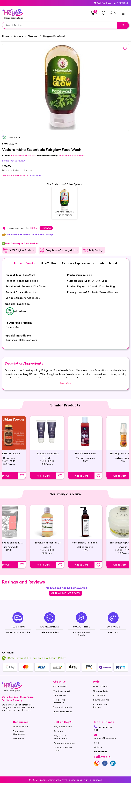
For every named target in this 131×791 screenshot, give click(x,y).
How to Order (100, 686)
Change (46, 228)
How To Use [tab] (48, 263)
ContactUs (100, 751)
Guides (98, 747)
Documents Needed (64, 743)
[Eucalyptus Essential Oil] (47, 522)
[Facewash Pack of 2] (47, 433)
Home (5, 36)
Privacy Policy (20, 726)
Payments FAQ (101, 699)
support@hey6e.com (105, 738)
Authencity (60, 731)
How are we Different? (59, 701)
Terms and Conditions (19, 732)
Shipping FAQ (100, 691)
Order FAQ (99, 695)
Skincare (18, 36)
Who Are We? (60, 686)
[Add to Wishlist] (22, 475)
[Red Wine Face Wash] (85, 433)
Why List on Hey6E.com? (60, 737)
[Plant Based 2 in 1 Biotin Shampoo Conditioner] (85, 522)
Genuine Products (62, 707)
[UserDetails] (113, 13)
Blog (96, 742)
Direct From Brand (62, 711)
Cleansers (33, 36)
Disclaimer (19, 738)
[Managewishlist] (103, 13)
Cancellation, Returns (100, 705)
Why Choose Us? (61, 691)
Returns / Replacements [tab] (78, 263)
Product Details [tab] (24, 263)
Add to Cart (43, 475)
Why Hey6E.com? (63, 726)
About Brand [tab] (108, 263)
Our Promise (59, 695)
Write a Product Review (66, 593)
